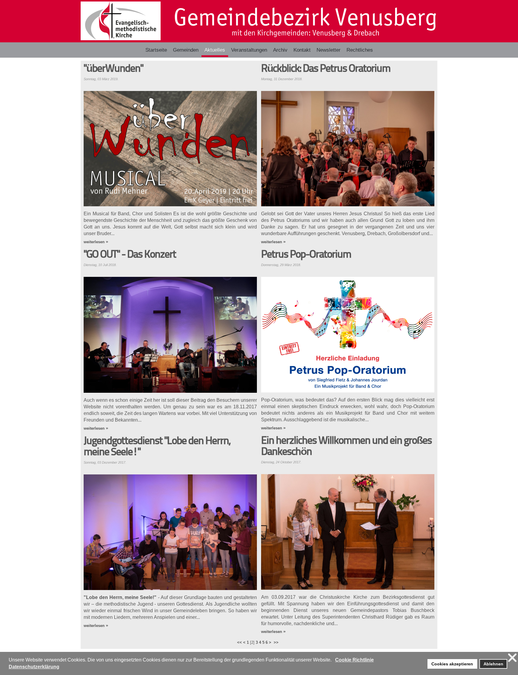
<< (239, 642)
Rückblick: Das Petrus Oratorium (325, 69)
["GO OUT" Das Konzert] (170, 335)
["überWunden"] (170, 149)
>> (277, 642)
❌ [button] (512, 658)
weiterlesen (94, 242)
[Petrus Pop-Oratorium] (347, 334)
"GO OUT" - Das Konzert (130, 255)
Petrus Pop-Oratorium (306, 255)
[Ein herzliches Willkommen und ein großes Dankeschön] (347, 532)
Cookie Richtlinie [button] (354, 659)
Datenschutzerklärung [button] (34, 666)
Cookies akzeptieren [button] (452, 663)
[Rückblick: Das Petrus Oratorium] (347, 149)
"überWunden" (113, 69)
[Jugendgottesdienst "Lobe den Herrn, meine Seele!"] (170, 532)
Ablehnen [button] (493, 663)
